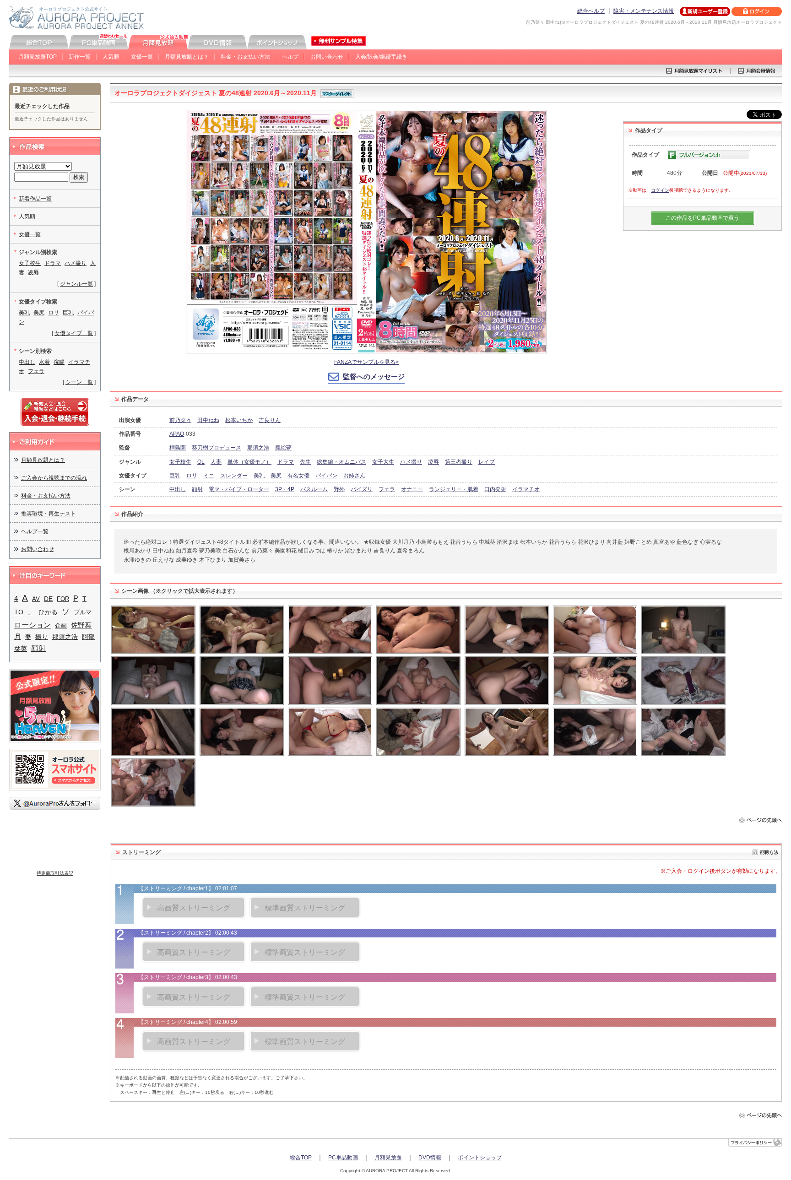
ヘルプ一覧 (35, 531)
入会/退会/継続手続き (381, 57)
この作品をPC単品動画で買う (702, 218)
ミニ (208, 475)
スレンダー (234, 475)
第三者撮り (458, 462)
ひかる (48, 612)
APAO (176, 434)
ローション (32, 625)
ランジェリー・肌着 (453, 489)
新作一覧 (80, 57)
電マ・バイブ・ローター (239, 489)
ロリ (191, 475)
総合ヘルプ (591, 11)
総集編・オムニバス (341, 462)
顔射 (197, 489)
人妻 (216, 462)
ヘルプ (290, 57)
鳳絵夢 (283, 447)
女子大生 (383, 462)
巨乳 (174, 475)
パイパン (326, 475)
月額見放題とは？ (187, 57)
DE (48, 598)
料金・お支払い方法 (245, 57)
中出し (177, 489)
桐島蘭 (177, 447)
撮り (41, 636)
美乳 (259, 475)
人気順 (111, 57)
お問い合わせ (326, 57)
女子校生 (180, 462)
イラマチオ (526, 489)
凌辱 (433, 462)
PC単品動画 (343, 1157)
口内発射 (495, 489)
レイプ (486, 462)
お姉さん (354, 475)
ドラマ (285, 462)
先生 (305, 462)
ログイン (660, 190)
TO (18, 612)
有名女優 (298, 475)
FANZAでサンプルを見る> (366, 362)
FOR (63, 598)
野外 (339, 489)
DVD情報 (429, 1157)
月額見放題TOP (37, 57)
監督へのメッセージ (374, 376)
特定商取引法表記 (55, 873)
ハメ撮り (411, 462)
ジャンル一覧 (76, 284)
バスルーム (314, 489)
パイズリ (362, 489)
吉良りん (270, 420)
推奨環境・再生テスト (48, 513)
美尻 (276, 475)
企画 (61, 625)
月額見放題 (388, 1157)
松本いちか (239, 420)
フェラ (387, 489)
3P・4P (284, 489)
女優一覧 (142, 57)
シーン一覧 (79, 382)
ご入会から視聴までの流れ (54, 478)
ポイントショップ (480, 1157)
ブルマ (83, 612)
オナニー (412, 489)
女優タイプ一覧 (73, 333)
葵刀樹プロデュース (216, 447)
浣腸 (59, 362)
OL (201, 462)
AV (36, 598)
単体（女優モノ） (249, 462)
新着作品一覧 (35, 198)
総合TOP (301, 1157)
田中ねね (208, 420)
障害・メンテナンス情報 (643, 11)
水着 (44, 362)
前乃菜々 (180, 420)
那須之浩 (258, 447)
